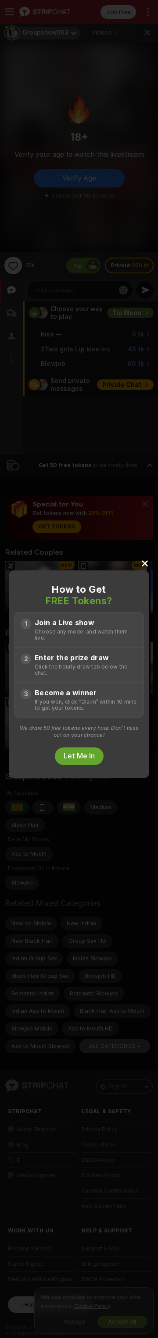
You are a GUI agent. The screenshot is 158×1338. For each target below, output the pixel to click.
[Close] (145, 563)
